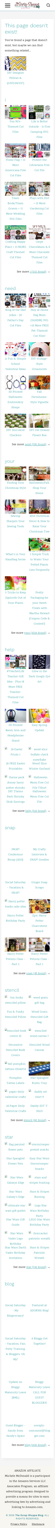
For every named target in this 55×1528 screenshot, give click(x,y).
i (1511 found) (38, 272)
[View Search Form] (48, 5)
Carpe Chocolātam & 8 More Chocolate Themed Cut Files (39, 252)
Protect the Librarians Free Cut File (39, 165)
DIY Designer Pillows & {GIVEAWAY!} (15, 78)
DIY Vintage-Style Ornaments (39, 364)
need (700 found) (35, 444)
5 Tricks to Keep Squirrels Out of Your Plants (15, 598)
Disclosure (38, 1524)
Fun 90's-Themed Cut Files (15, 127)
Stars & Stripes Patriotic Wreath (39, 1253)
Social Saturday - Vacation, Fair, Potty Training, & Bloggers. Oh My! (15, 1349)
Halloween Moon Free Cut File (39, 796)
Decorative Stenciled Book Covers (15, 1050)
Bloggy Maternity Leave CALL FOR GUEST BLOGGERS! (39, 1392)
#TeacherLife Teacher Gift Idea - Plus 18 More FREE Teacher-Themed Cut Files (15, 687)
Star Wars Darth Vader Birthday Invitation (15, 1253)
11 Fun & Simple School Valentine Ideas (15, 364)
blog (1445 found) (35, 1445)
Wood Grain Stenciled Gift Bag (39, 1017)
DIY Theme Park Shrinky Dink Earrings (15, 796)
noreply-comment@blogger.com (39, 1431)
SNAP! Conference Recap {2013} (15, 854)
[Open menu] (8, 5)
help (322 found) (35, 811)
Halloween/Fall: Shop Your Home (39, 488)
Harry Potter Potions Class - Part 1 (39, 959)
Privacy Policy (19, 1524)
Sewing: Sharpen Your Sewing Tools (16, 521)
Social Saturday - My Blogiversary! (15, 1310)
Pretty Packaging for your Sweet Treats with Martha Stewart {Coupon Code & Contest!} (39, 608)
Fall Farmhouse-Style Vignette (39, 397)
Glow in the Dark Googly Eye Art (39, 676)
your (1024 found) (35, 633)
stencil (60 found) (35, 1120)
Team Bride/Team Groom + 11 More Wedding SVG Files (15, 208)
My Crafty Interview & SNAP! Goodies (39, 854)
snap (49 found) (36, 973)
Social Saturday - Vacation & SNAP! (15, 887)
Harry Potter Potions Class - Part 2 (15, 959)
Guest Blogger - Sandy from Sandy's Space (15, 1431)
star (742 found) (36, 1267)
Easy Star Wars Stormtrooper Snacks (39, 1164)
